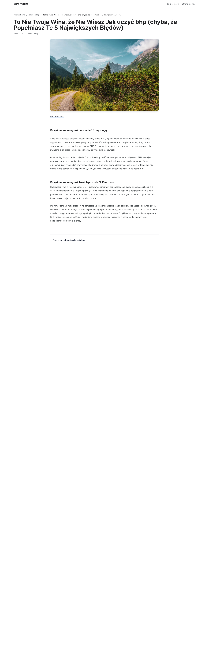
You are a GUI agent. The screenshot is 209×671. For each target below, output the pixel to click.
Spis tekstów (173, 4)
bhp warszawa (57, 116)
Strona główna (188, 4)
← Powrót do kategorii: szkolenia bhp (67, 240)
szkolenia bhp (34, 15)
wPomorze (21, 4)
